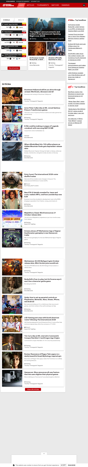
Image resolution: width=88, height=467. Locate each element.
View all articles (33, 389)
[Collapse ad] (44, 453)
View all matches (14, 68)
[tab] (6, 20)
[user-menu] (84, 5)
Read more (71, 465)
